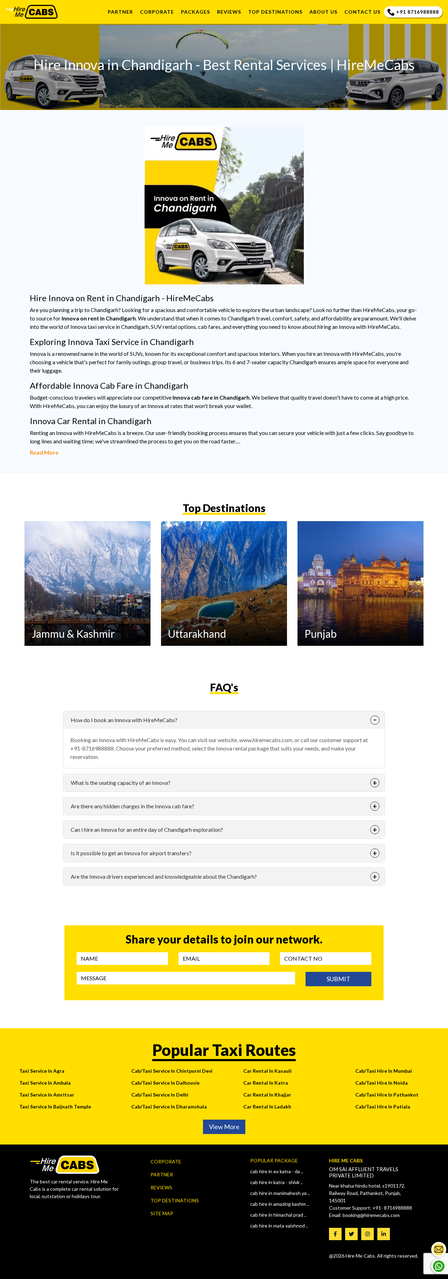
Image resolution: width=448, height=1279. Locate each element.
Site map (161, 1213)
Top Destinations (174, 1200)
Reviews (161, 1187)
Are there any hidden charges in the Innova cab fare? (132, 806)
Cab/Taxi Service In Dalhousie (165, 1083)
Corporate (157, 12)
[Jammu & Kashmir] (87, 582)
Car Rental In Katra (265, 1083)
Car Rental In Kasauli (267, 1071)
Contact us (362, 12)
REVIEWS (229, 12)
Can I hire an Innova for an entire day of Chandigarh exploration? (147, 829)
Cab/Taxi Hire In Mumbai (383, 1071)
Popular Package (274, 1160)
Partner (120, 12)
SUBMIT (338, 979)
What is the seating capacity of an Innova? (120, 782)
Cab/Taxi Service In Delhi (159, 1095)
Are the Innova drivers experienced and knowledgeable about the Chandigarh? (164, 876)
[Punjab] (361, 582)
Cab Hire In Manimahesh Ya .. (280, 1193)
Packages (195, 12)
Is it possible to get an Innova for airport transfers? (131, 853)
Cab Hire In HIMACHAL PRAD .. (278, 1215)
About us (323, 12)
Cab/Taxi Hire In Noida (381, 1083)
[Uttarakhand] (224, 582)
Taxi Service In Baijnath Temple (55, 1106)
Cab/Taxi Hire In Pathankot (387, 1095)
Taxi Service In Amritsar (46, 1095)
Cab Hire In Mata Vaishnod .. (279, 1226)
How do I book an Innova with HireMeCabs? (124, 720)
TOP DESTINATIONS (275, 12)
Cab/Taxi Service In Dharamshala (169, 1106)
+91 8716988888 (417, 12)
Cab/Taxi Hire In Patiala (382, 1106)
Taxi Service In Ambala (45, 1083)
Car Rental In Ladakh (267, 1106)
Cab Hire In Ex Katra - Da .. (276, 1171)
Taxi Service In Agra (41, 1071)
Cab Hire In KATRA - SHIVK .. (276, 1182)
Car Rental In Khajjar (267, 1095)
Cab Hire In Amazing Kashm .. (279, 1204)
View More (224, 1127)
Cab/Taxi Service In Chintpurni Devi (171, 1071)
